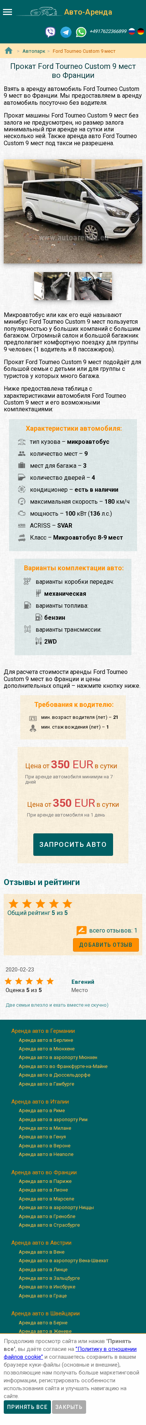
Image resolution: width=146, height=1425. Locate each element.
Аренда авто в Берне (43, 1322)
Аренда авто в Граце (43, 1296)
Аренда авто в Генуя (42, 1136)
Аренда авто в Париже (45, 1181)
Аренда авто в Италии (40, 1101)
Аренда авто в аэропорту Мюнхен (58, 1057)
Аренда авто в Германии (43, 1031)
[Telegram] (66, 31)
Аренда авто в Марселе (46, 1199)
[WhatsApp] (81, 31)
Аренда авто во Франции (44, 1172)
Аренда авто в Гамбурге (46, 1084)
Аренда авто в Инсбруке (47, 1287)
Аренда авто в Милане (45, 1128)
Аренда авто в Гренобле (47, 1216)
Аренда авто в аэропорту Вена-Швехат (64, 1260)
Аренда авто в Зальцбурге (49, 1278)
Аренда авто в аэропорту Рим (53, 1119)
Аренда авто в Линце (43, 1269)
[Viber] (50, 31)
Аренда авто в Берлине (46, 1040)
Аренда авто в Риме (42, 1110)
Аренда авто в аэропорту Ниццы (56, 1207)
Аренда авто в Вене (41, 1252)
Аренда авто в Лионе (43, 1190)
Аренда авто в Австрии (41, 1242)
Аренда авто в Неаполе (46, 1154)
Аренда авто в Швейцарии (45, 1313)
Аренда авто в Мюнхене (46, 1049)
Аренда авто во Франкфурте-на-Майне (63, 1066)
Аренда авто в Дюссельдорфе (54, 1075)
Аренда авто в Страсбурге (49, 1225)
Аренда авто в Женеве (45, 1331)
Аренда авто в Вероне (44, 1145)
